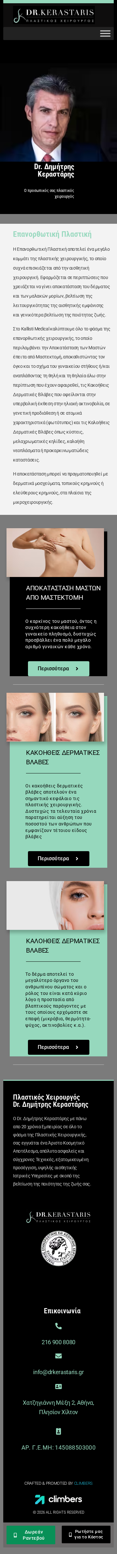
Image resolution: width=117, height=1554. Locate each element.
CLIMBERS (83, 1483)
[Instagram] (61, 1281)
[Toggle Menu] (105, 34)
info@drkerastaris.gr (58, 1372)
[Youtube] (84, 1281)
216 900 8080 (58, 1342)
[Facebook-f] (37, 1281)
